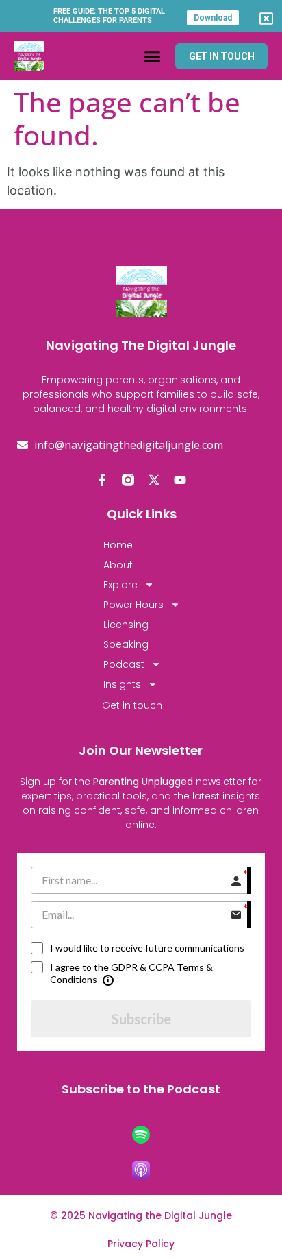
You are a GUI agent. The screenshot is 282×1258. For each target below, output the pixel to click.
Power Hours (133, 605)
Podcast (123, 664)
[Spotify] (141, 1135)
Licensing (126, 624)
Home (118, 545)
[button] (152, 56)
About (118, 565)
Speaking (126, 644)
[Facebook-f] (102, 480)
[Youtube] (180, 480)
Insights (122, 684)
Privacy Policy (141, 1243)
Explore (120, 585)
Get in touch (132, 705)
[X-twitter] (154, 480)
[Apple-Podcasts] (141, 1170)
